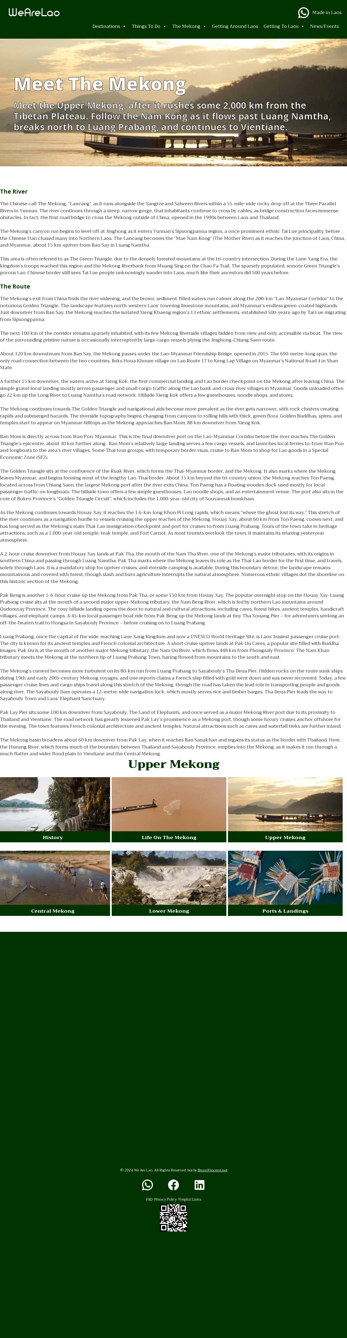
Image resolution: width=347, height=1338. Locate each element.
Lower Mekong (169, 911)
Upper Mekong (285, 837)
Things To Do (146, 26)
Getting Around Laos (235, 26)
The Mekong (186, 26)
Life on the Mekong (169, 837)
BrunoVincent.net (212, 1170)
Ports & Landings (285, 911)
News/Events (324, 26)
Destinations (106, 26)
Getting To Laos (281, 26)
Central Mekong (53, 911)
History (53, 837)
